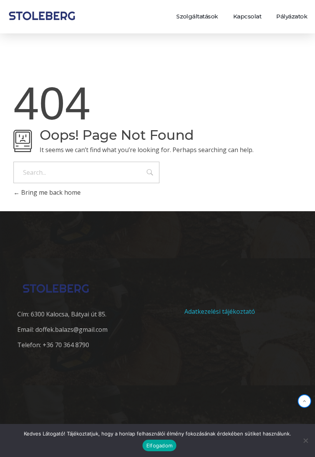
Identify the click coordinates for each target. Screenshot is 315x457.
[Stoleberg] (42, 15)
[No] (305, 440)
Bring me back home (50, 192)
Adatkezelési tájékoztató (219, 311)
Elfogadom (159, 445)
